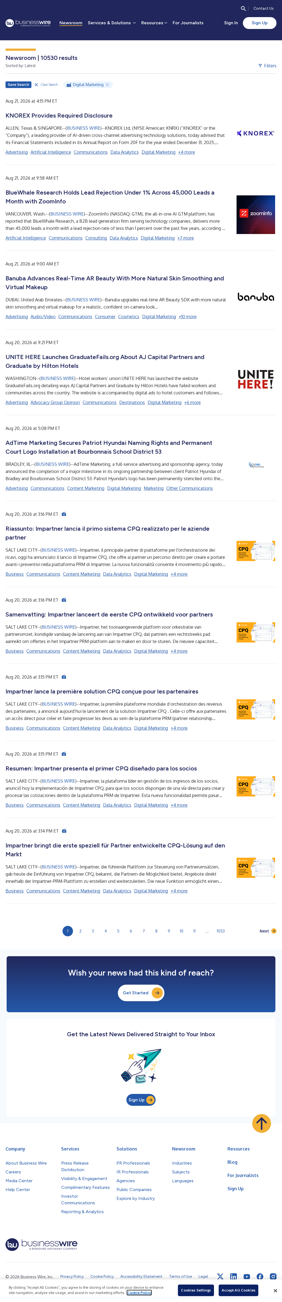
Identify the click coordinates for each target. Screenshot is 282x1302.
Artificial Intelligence (51, 152)
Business (15, 574)
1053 (221, 931)
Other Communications (189, 488)
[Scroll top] (261, 1123)
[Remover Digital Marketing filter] (107, 84)
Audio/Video (43, 316)
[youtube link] (246, 1276)
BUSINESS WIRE (83, 128)
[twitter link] (220, 1277)
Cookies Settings (196, 1290)
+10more (188, 316)
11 (194, 931)
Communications (91, 152)
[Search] (243, 8)
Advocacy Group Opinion (55, 402)
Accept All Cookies (238, 1290)
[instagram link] (273, 1276)
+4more (186, 152)
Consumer (105, 316)
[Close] (275, 1290)
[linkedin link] (233, 1276)
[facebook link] (260, 1276)
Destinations (132, 402)
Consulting (96, 238)
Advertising (17, 152)
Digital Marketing (158, 152)
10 (181, 931)
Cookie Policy (139, 1292)
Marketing (154, 488)
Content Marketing (85, 488)
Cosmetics (128, 316)
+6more (192, 402)
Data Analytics (124, 152)
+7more (185, 238)
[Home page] (28, 23)
